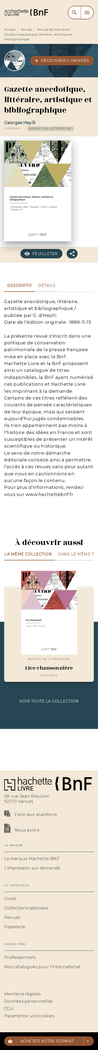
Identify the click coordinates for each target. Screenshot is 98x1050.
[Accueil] (26, 12)
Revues (26, 29)
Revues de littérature (53, 29)
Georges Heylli (19, 122)
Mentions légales (22, 993)
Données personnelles (28, 1001)
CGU (9, 1008)
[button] (62, 60)
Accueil (9, 29)
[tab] (19, 285)
